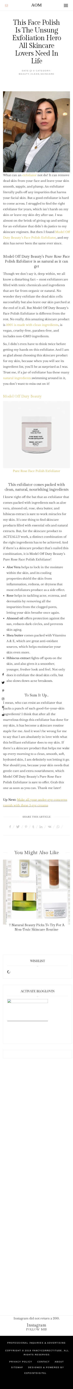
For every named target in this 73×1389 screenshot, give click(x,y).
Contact (43, 1362)
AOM (36, 5)
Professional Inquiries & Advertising (36, 1343)
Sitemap (17, 1367)
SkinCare (47, 74)
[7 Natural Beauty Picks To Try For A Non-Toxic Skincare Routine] (36, 892)
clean (35, 74)
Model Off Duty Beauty (22, 396)
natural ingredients (17, 378)
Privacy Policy (20, 1362)
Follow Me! (36, 1329)
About (59, 1362)
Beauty (24, 74)
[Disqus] (36, 1129)
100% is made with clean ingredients (32, 325)
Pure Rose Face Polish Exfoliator (36, 471)
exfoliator (29, 175)
